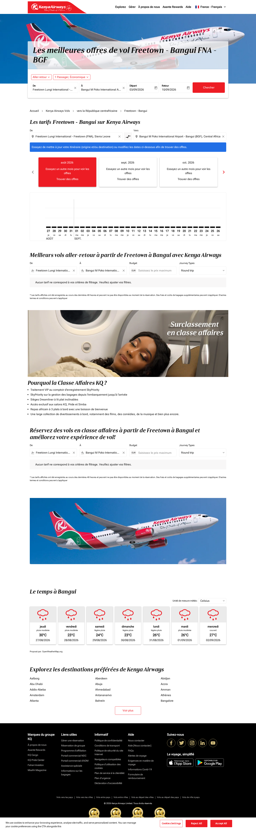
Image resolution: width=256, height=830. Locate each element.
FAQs (131, 750)
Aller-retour (40, 77)
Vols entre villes (121, 797)
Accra (164, 684)
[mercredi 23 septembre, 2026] (201, 227)
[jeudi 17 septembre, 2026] (167, 227)
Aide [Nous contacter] (139, 745)
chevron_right (223, 172)
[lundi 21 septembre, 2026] (190, 227)
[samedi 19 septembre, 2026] (178, 227)
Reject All (196, 823)
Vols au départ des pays (168, 797)
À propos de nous (149, 7)
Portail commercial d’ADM (74, 760)
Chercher (208, 87)
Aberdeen (101, 678)
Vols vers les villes (84, 797)
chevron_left (32, 172)
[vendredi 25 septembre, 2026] (212, 227)
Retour (165, 85)
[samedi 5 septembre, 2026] (99, 227)
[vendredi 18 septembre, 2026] (173, 227)
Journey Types (187, 263)
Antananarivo (103, 695)
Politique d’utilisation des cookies (108, 766)
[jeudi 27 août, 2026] (48, 227)
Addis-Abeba (38, 689)
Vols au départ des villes (142, 797)
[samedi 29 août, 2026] (59, 227)
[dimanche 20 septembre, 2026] (184, 227)
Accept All (221, 823)
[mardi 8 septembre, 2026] (116, 227)
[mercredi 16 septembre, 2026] (161, 227)
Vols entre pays (103, 797)
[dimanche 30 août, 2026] (65, 227)
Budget (133, 263)
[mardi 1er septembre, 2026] (76, 227)
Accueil (34, 110)
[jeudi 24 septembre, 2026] (207, 227)
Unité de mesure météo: (185, 600)
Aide (188, 7)
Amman (165, 689)
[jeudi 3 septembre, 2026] (88, 227)
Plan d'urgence (102, 778)
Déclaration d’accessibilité (108, 783)
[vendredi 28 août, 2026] (54, 227)
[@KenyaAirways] (181, 743)
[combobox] (53, 90)
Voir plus (128, 710)
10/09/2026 (169, 89)
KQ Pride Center (36, 760)
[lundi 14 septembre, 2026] (150, 227)
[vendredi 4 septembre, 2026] (93, 227)
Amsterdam (37, 695)
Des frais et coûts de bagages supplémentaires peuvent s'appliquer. (187, 295)
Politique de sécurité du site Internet (109, 752)
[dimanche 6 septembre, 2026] (105, 227)
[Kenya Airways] (171, 743)
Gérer (132, 7)
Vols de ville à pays (191, 797)
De (34, 85)
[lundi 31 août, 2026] (71, 227)
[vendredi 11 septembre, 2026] (133, 227)
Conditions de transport (107, 745)
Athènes (166, 695)
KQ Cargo (33, 755)
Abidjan (165, 678)
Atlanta (34, 700)
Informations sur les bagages (71, 772)
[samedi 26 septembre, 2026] (218, 227)
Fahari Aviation (36, 765)
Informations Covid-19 (140, 769)
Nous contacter (136, 740)
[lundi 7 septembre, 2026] (110, 227)
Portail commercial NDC (73, 755)
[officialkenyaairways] (192, 743)
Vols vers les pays (64, 797)
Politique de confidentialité (108, 740)
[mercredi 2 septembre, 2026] (82, 227)
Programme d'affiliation (73, 750)
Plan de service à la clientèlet (109, 773)
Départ (133, 85)
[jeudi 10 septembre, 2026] (127, 227)
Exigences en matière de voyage (141, 762)
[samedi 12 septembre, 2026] (139, 227)
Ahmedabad (102, 689)
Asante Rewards (173, 7)
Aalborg (34, 678)
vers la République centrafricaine (97, 110)
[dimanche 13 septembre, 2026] (144, 227)
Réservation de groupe (73, 745)
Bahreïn (100, 700)
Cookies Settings (171, 823)
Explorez (120, 7)
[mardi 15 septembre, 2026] (156, 227)
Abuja (98, 684)
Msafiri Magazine (37, 770)
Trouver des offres (67, 179)
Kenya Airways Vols (58, 110)
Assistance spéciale (71, 765)
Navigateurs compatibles (108, 759)
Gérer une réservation (72, 740)
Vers (136, 130)
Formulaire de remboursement (136, 776)
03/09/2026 (137, 89)
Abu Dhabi (36, 684)
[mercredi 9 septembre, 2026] (122, 227)
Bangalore (167, 700)
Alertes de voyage (137, 755)
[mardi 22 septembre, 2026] (195, 227)
